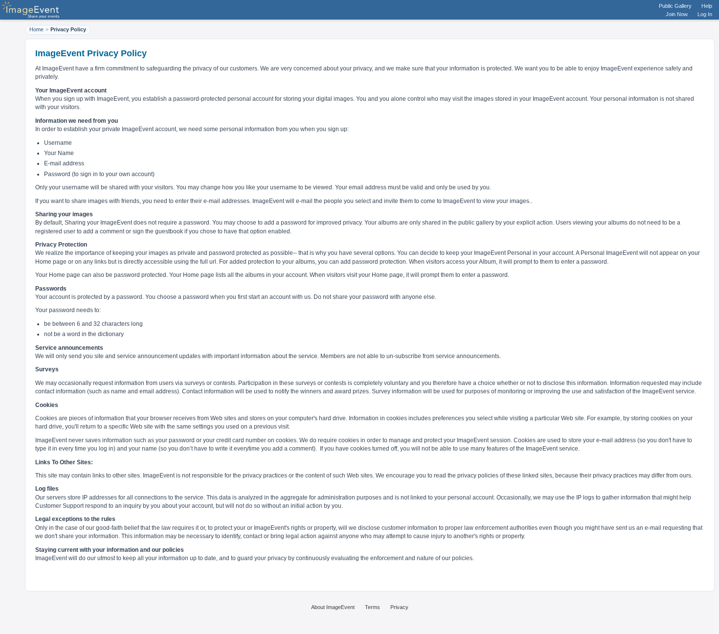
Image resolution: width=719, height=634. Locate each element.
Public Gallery (675, 6)
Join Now (677, 14)
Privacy (399, 607)
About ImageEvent (333, 607)
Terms (372, 607)
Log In (704, 14)
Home (36, 29)
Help (706, 6)
